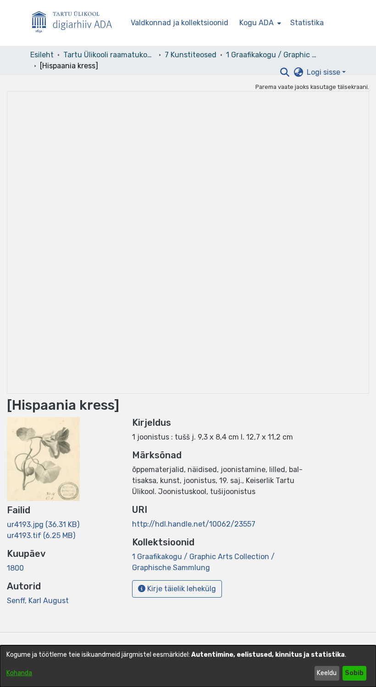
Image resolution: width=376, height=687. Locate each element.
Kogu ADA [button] (256, 22)
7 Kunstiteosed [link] (190, 54)
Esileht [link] (42, 54)
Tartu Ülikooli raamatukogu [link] (109, 54)
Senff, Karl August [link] (38, 600)
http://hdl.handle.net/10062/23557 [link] (193, 524)
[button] (284, 72)
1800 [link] (15, 568)
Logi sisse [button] (324, 72)
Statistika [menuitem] (307, 22)
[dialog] (188, 666)
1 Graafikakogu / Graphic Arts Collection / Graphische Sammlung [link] (272, 54)
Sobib (354, 673)
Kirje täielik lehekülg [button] (180, 588)
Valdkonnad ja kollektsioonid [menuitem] (179, 22)
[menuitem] (259, 23)
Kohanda (19, 673)
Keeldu (327, 673)
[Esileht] (76, 23)
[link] (43, 524)
